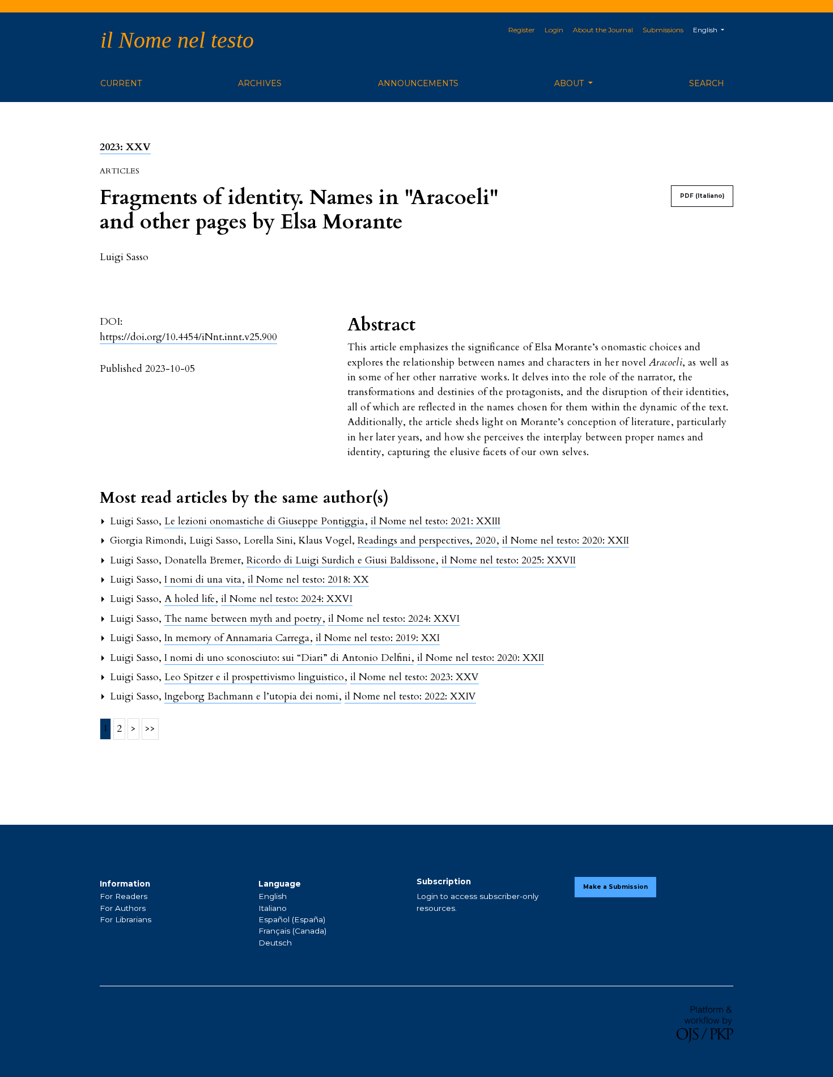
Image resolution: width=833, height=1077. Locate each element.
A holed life (191, 598)
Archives (260, 83)
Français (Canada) (292, 930)
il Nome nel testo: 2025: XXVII (508, 560)
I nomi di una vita (204, 579)
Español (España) (291, 919)
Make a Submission (615, 887)
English (272, 896)
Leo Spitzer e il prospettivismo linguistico (255, 677)
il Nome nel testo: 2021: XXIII (435, 521)
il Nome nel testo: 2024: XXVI (286, 598)
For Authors (123, 908)
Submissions (663, 30)
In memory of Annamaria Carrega (238, 637)
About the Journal (603, 30)
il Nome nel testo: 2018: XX (308, 579)
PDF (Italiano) (702, 196)
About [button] (570, 83)
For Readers (123, 896)
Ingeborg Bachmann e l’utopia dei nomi (252, 696)
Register (521, 30)
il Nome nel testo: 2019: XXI (378, 637)
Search (706, 83)
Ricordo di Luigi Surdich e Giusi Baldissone (342, 560)
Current (121, 83)
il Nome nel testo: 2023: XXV (414, 677)
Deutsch (275, 942)
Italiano (272, 908)
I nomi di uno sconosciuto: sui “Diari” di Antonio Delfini (289, 657)
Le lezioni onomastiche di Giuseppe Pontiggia (265, 521)
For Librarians (125, 919)
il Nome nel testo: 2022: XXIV (410, 696)
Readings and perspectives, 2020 (428, 540)
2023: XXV (125, 147)
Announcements (418, 83)
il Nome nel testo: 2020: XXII (565, 540)
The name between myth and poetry (244, 618)
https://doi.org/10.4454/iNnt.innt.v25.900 (188, 337)
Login (554, 30)
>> (150, 728)
